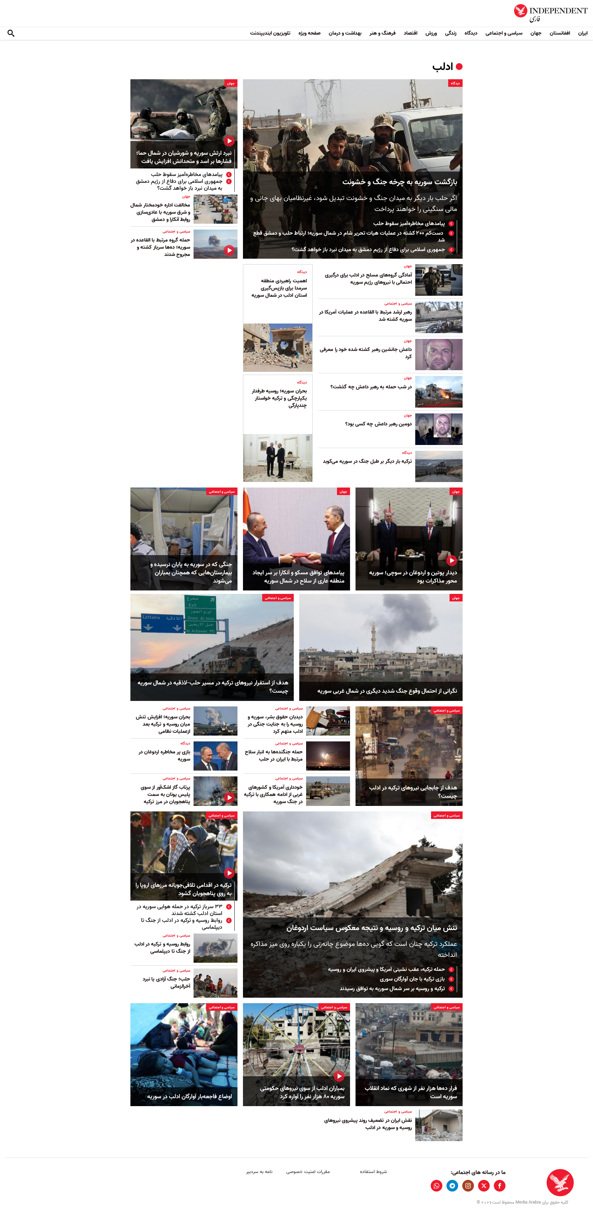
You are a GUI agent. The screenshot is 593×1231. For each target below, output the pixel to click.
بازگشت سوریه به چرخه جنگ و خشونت (399, 182)
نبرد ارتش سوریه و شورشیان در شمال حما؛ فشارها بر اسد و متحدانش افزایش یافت (184, 157)
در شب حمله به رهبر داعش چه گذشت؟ (371, 387)
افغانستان (560, 33)
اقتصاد (410, 33)
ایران (583, 33)
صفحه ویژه (310, 33)
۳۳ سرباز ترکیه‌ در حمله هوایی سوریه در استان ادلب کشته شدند (179, 910)
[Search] (11, 33)
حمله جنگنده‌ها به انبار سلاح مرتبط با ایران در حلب (274, 755)
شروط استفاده (373, 1172)
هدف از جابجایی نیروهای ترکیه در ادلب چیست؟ (413, 792)
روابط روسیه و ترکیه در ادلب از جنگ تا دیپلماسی (181, 924)
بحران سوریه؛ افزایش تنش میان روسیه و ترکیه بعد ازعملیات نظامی (163, 724)
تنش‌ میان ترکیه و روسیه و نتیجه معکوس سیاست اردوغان (372, 928)
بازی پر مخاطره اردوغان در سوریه (164, 755)
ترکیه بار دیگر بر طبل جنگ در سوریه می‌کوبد (367, 461)
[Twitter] (484, 1186)
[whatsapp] (436, 1186)
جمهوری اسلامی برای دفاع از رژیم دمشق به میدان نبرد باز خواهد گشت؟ (368, 249)
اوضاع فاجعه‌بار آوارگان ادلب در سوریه (189, 1097)
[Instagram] (468, 1186)
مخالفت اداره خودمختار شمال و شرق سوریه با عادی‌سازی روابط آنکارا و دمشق (160, 212)
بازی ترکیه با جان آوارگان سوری (412, 979)
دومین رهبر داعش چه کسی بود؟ (378, 424)
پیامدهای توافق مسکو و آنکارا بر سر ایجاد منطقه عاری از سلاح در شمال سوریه (299, 577)
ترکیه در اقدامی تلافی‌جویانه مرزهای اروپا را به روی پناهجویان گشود (184, 889)
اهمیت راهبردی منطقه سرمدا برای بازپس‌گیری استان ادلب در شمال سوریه (279, 288)
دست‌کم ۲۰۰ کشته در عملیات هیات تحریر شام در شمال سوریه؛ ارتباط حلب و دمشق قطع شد (349, 237)
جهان (536, 33)
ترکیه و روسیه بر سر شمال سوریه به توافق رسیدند (392, 988)
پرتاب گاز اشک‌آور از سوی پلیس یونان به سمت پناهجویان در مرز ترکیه (165, 794)
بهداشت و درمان (345, 33)
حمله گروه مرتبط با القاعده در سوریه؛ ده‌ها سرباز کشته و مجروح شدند (160, 247)
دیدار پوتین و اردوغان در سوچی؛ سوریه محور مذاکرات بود (413, 577)
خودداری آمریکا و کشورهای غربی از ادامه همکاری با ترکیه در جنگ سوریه (273, 794)
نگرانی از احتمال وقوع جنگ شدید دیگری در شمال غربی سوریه (387, 691)
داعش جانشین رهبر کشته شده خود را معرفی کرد (366, 353)
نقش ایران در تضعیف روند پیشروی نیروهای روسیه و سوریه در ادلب (368, 1124)
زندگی (450, 33)
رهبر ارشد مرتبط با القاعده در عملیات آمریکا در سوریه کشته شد (365, 316)
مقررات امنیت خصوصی (308, 1172)
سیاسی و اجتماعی (504, 33)
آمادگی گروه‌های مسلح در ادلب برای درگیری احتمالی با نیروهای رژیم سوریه (368, 278)
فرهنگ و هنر (383, 33)
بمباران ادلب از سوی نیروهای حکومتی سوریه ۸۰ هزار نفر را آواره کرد (302, 1093)
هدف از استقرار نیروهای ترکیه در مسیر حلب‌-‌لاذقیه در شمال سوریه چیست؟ (213, 687)
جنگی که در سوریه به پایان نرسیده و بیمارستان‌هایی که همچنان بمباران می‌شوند (191, 573)
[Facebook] (499, 1186)
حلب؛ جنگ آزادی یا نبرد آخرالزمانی (166, 982)
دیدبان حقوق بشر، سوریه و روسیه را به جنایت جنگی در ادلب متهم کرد (275, 724)
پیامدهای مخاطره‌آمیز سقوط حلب (409, 223)
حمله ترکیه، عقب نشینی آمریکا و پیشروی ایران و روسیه (386, 969)
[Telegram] (452, 1186)
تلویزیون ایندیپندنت (270, 33)
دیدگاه (471, 33)
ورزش (431, 33)
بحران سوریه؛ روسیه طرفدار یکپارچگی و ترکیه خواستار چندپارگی (279, 398)
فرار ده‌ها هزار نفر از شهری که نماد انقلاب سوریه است (411, 1093)
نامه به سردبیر (259, 1172)
